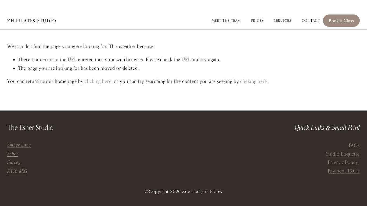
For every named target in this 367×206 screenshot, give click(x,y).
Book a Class (341, 20)
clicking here (98, 81)
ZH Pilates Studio (31, 20)
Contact (311, 21)
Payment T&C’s (343, 171)
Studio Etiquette (343, 154)
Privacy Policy (343, 162)
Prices (257, 21)
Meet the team (226, 21)
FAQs (354, 145)
